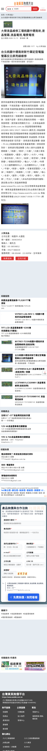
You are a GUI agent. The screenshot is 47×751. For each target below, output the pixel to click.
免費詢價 (43, 10)
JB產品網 (6, 742)
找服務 (5, 712)
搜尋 (35, 9)
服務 (9, 9)
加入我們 (21, 716)
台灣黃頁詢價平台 (13, 695)
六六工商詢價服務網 (32, 738)
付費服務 (21, 712)
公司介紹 (22, 258)
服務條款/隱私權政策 (37, 717)
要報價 (5, 724)
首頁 (3, 15)
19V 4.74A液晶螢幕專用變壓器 (15, 437)
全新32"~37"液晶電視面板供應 (15, 415)
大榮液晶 (9, 15)
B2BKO (27, 747)
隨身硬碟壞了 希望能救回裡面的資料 (17, 454)
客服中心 (36, 712)
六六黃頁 (27, 742)
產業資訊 (6, 720)
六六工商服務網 (9, 738)
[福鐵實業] (11, 665)
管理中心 (21, 720)
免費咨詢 (7, 258)
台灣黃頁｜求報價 (9, 747)
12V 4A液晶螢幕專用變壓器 (14, 426)
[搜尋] (22, 9)
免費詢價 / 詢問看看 (25, 597)
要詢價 (5, 729)
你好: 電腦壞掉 (7, 465)
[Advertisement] (23, 277)
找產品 (5, 716)
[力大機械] (35, 665)
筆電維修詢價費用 (9, 475)
